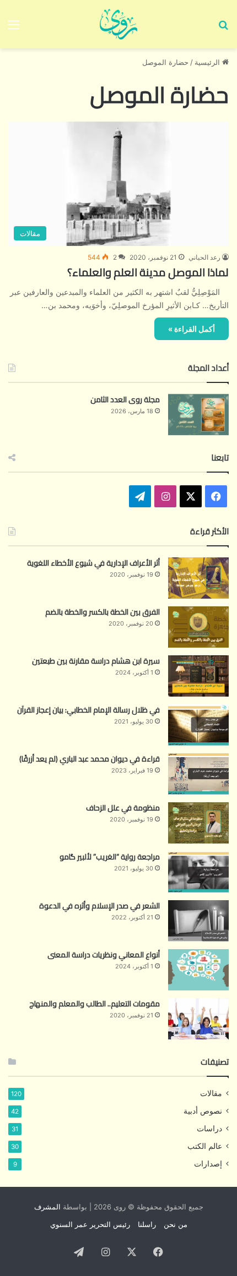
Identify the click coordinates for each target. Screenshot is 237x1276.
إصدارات (208, 1163)
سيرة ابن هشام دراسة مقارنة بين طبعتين (96, 661)
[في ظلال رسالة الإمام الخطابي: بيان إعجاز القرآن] (198, 725)
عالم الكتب (204, 1146)
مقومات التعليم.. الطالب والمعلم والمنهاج (94, 1003)
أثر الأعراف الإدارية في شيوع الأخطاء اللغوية (93, 563)
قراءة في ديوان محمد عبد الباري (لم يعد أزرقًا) (89, 759)
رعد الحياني (204, 257)
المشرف (47, 1206)
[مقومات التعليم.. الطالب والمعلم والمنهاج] (198, 1018)
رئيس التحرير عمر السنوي (90, 1224)
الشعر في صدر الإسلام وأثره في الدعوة (99, 906)
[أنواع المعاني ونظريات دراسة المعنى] (198, 969)
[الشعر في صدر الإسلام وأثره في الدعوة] (198, 920)
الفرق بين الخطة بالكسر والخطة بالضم (102, 612)
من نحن (175, 1224)
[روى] (118, 24)
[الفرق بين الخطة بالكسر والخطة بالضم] (198, 627)
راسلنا (147, 1224)
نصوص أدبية (203, 1111)
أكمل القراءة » (191, 328)
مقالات (211, 1093)
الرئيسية (208, 62)
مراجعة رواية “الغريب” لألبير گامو (110, 857)
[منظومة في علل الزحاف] (198, 823)
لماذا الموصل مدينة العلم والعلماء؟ (148, 272)
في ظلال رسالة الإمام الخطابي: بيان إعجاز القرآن (88, 710)
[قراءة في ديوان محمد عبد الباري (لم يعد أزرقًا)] (198, 774)
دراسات (209, 1128)
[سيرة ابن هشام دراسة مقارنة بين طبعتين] (198, 676)
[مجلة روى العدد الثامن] (198, 414)
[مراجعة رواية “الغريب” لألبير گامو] (198, 871)
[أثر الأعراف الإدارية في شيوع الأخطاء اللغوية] (198, 578)
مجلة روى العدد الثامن (125, 399)
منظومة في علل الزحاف (123, 808)
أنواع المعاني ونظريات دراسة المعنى (103, 955)
